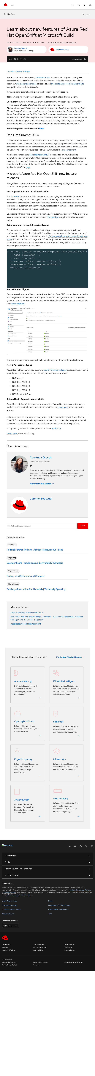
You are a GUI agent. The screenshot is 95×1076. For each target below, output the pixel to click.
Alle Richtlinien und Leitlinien (74, 962)
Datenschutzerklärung (9, 962)
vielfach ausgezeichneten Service (18, 895)
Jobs (50, 914)
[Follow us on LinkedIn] (31, 465)
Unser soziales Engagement (58, 909)
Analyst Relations (8, 914)
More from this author (40, 483)
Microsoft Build (42, 77)
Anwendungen (21, 799)
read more (56, 428)
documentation (17, 303)
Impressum (36, 965)
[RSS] (85, 59)
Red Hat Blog (9, 14)
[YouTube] (75, 847)
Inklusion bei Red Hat (8, 950)
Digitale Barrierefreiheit (9, 965)
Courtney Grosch (20, 48)
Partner (58, 42)
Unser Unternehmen (9, 901)
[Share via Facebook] (14, 59)
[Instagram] (91, 847)
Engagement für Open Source (59, 905)
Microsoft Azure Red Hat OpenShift (67, 83)
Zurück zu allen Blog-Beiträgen (19, 72)
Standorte (5, 947)
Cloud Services (70, 42)
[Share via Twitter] (21, 59)
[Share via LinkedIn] (18, 59)
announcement (69, 149)
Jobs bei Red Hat (38, 944)
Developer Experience (26, 83)
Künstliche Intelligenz (64, 681)
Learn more (63, 407)
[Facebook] (80, 847)
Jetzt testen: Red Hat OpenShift (26, 623)
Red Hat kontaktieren (40, 947)
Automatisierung (23, 681)
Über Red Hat (6, 944)
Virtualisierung (60, 798)
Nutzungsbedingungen (40, 962)
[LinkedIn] (69, 847)
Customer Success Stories (11, 909)
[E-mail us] (24, 59)
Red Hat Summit (70, 950)
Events (51, 42)
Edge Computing (23, 759)
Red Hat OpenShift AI (39, 154)
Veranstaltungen (70, 944)
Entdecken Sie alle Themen (69, 657)
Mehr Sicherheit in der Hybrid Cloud (27, 612)
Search (83, 526)
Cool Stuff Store (38, 950)
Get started (53, 217)
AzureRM (15, 196)
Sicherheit (58, 721)
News (50, 901)
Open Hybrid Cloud (24, 721)
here (28, 167)
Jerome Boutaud (62, 49)
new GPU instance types (55, 370)
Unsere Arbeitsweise (9, 905)
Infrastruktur (59, 759)
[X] (86, 847)
